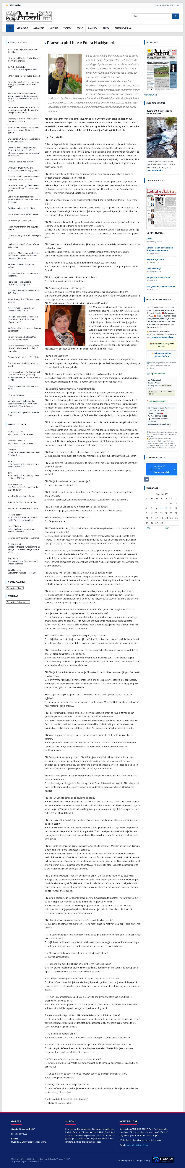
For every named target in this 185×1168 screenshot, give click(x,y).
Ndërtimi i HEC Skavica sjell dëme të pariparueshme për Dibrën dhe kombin (23, 130)
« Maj (148, 528)
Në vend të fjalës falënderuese (21, 221)
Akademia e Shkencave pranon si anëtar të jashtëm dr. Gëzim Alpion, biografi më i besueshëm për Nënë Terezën (23, 97)
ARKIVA (106, 28)
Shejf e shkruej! (154, 268)
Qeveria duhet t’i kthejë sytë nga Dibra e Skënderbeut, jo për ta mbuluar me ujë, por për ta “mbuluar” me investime (24, 151)
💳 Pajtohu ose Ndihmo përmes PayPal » (161, 354)
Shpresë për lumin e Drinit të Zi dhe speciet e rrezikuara (23, 120)
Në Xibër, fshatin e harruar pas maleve (21, 265)
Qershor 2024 (150, 94)
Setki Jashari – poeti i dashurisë (161, 286)
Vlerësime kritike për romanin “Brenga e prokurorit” (24, 329)
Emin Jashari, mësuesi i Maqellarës (23, 573)
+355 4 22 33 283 (160, 416)
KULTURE (54, 28)
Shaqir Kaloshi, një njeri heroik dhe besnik (23, 364)
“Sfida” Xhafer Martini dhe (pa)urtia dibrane (23, 228)
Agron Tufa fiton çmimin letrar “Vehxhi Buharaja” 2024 (21, 309)
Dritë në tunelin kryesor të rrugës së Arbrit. (23, 413)
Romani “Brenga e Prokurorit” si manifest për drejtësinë (22, 338)
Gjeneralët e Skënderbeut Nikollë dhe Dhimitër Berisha (24, 453)
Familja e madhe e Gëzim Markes (22, 208)
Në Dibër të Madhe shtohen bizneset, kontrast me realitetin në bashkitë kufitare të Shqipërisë (24, 255)
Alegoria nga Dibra (155, 259)
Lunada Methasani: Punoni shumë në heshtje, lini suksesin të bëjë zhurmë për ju (24, 549)
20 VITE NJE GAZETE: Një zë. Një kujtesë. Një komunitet (22, 68)
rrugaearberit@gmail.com (162, 337)
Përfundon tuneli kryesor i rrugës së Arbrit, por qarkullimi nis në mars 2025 (23, 84)
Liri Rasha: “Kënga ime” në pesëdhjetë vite (24, 236)
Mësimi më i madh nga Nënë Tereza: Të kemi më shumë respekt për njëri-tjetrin (24, 188)
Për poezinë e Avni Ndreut (159, 277)
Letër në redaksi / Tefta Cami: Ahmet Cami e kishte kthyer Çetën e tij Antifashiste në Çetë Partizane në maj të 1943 (24, 376)
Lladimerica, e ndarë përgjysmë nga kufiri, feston (23, 245)
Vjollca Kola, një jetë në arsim (20, 434)
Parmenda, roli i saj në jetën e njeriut (24, 357)
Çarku (149, 239)
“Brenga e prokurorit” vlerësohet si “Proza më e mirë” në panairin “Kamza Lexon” (23, 319)
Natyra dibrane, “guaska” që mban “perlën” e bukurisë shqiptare (23, 518)
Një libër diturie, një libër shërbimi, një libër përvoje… (24, 291)
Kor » (167, 528)
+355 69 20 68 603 (161, 419)
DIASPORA (92, 28)
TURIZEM (68, 28)
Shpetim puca (14, 544)
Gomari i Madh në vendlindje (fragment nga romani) (160, 249)
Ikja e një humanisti (16, 395)
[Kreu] (10, 28)
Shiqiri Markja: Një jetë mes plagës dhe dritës (23, 50)
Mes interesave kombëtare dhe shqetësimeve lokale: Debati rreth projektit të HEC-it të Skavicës (22, 403)
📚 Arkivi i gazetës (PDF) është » (162, 345)
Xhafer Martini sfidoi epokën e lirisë (23, 214)
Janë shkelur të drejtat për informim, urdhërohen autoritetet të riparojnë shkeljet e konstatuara (23, 110)
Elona (10, 508)
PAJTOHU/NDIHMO (123, 28)
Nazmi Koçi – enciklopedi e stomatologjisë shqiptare (19, 283)
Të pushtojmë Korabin (25, 496)
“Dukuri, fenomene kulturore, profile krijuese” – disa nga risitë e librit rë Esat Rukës (23, 348)
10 (166, 508)
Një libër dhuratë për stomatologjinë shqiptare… (24, 274)
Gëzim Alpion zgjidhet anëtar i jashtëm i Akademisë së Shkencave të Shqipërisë (24, 199)
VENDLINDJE (22, 28)
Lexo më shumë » (155, 170)
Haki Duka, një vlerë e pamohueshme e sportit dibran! (24, 488)
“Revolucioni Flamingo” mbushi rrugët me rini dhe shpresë (24, 59)
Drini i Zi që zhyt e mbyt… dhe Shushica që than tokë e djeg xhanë (23, 169)
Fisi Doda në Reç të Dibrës (27, 502)
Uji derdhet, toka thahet (28, 538)
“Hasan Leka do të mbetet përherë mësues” (23, 387)
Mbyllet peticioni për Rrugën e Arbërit (24, 76)
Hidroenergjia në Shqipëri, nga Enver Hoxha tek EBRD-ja (23, 465)
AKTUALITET (38, 28)
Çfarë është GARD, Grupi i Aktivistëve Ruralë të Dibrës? (24, 140)
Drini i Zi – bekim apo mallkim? (21, 162)
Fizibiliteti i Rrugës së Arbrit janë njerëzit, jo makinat (21, 530)
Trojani (11, 450)
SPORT (80, 28)
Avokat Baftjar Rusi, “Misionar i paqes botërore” (24, 300)
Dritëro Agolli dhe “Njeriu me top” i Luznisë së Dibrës (23, 562)
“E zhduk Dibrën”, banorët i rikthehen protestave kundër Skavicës (24, 177)
